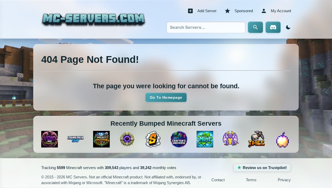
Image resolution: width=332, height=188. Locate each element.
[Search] (255, 27)
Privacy (284, 180)
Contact (218, 180)
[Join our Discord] (273, 27)
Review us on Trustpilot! (265, 167)
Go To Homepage (166, 97)
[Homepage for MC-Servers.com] (93, 19)
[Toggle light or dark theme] (287, 27)
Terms (251, 180)
